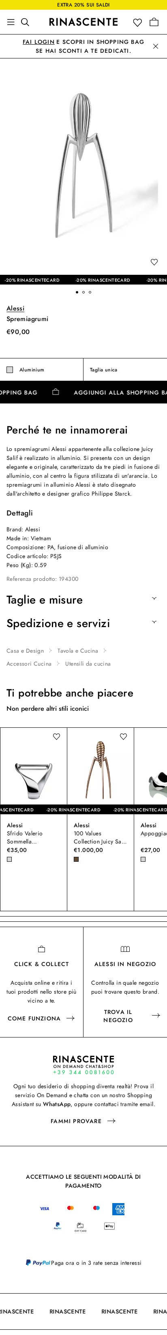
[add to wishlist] (154, 262)
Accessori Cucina (28, 664)
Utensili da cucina (88, 664)
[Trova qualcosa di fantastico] (27, 21)
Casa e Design (25, 651)
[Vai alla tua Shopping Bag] (154, 21)
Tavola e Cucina (78, 651)
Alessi (15, 308)
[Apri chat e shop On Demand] (83, 1064)
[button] (139, 22)
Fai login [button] (39, 42)
